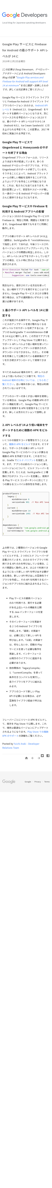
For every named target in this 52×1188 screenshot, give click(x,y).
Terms (47, 781)
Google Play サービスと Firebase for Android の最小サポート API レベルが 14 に (25, 50)
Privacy (38, 781)
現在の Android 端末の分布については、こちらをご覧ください (25, 380)
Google (28, 781)
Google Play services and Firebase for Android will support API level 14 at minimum (25, 81)
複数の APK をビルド (19, 444)
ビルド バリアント (26, 460)
